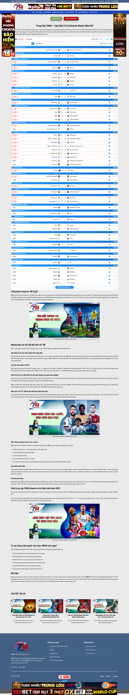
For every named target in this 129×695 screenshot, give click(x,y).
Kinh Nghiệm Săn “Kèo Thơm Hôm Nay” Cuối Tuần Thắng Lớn (106, 616)
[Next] (118, 613)
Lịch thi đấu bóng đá (56, 660)
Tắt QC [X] (64, 681)
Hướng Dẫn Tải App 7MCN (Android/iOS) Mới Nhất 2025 (51, 616)
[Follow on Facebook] (112, 1)
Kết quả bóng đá (76, 1)
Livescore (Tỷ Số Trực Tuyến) (59, 646)
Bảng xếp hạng (85, 1)
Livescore (101, 1)
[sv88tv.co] (18, 6)
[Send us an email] (117, 1)
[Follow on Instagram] (113, 1)
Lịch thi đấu (94, 1)
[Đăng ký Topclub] (50, 6)
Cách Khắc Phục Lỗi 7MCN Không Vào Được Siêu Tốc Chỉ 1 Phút (23, 616)
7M (33, 12)
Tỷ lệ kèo (108, 1)
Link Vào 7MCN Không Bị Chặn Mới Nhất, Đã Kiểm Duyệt (78, 616)
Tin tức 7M (93, 12)
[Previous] (10, 613)
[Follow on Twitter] (115, 1)
